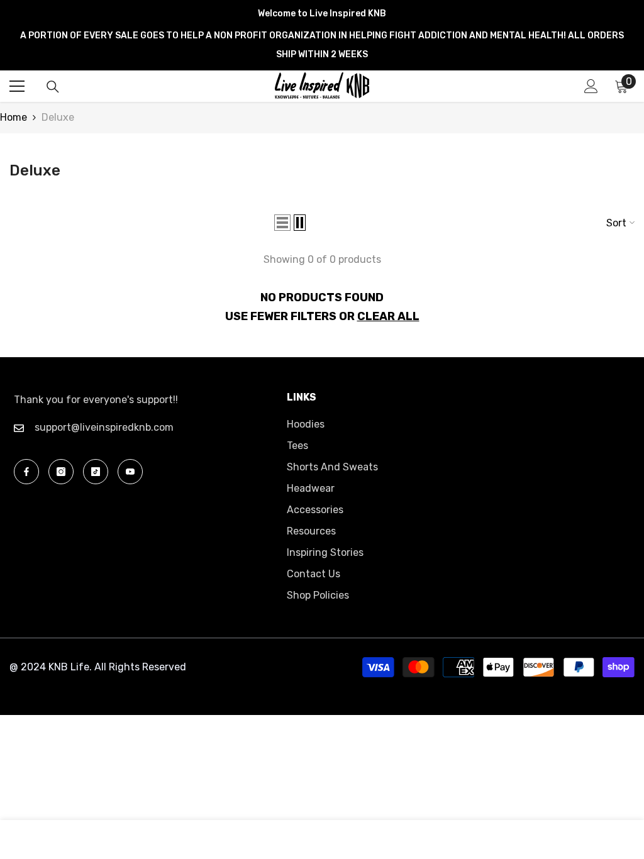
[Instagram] (61, 471)
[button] (282, 222)
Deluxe (58, 117)
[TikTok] (95, 471)
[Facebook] (26, 471)
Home (13, 117)
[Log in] (591, 86)
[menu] (17, 86)
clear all (388, 316)
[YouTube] (130, 471)
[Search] (52, 86)
